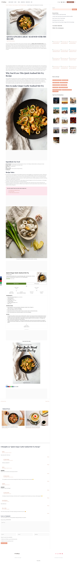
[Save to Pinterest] (1, 281)
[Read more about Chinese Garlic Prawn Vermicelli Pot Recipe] (13, 418)
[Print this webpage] (1, 285)
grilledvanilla (4, 500)
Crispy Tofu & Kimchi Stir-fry (14, 192)
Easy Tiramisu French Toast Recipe (58, 18)
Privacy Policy (38, 560)
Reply (48, 456)
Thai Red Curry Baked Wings (14, 190)
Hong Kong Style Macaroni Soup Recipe (33, 426)
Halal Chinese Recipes (11, 41)
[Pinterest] (62, 553)
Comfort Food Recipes (63, 87)
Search (53, 7)
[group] (26, 319)
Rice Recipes (55, 87)
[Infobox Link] (56, 101)
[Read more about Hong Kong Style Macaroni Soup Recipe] (37, 418)
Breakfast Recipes (64, 82)
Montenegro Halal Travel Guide (58, 20)
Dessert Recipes (56, 82)
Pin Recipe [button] (37, 283)
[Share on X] (1, 279)
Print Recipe (17, 283)
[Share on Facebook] (1, 277)
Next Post (47, 401)
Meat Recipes (55, 91)
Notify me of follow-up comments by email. (9, 539)
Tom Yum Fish (11, 191)
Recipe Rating (3, 519)
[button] (16, 2)
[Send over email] (1, 283)
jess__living (4, 508)
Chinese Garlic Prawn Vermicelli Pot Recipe (10, 426)
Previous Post (3, 401)
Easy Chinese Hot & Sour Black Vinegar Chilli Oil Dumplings (63, 22)
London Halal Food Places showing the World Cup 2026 (62, 16)
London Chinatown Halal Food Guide (59, 14)
